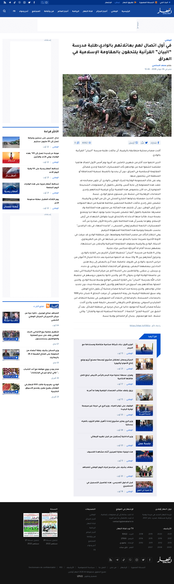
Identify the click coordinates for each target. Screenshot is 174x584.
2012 (160, 543)
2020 (159, 534)
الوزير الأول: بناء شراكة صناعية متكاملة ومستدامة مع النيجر (107, 346)
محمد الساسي (159, 66)
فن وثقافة (49, 11)
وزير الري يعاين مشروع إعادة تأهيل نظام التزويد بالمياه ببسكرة (107, 423)
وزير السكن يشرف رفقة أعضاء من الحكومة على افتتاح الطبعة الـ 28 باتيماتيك (42, 354)
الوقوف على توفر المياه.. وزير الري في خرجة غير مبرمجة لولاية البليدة (107, 408)
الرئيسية (126, 11)
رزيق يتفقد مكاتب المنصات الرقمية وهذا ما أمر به (110, 391)
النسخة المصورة (138, 568)
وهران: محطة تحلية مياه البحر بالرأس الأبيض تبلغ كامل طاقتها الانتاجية (106, 377)
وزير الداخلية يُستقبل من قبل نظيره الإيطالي (112, 437)
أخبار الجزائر (101, 11)
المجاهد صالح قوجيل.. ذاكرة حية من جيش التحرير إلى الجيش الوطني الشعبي (42, 316)
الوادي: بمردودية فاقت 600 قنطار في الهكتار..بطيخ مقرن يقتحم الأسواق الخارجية (41, 388)
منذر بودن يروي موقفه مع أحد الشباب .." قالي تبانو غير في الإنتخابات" (41, 371)
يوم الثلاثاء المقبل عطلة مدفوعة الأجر (43, 201)
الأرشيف (70, 568)
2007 (150, 548)
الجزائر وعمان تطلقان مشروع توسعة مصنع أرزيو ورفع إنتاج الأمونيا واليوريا (107, 362)
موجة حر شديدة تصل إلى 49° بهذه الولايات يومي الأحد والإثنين (42, 155)
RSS (61, 568)
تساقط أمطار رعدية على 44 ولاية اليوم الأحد (43, 171)
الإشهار (123, 568)
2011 (151, 543)
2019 (150, 534)
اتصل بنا (102, 568)
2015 (151, 539)
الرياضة (75, 11)
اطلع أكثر (39, 307)
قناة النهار (88, 11)
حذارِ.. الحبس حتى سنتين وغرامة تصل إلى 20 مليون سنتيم (43, 140)
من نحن (113, 568)
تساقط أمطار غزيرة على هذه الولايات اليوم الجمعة (41, 186)
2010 (141, 543)
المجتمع (36, 11)
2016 (160, 539)
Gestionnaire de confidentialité (42, 568)
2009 (169, 548)
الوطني (114, 11)
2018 (141, 534)
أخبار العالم (63, 11)
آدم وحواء (23, 11)
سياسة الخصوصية (86, 568)
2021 (169, 534)
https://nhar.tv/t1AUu (140, 326)
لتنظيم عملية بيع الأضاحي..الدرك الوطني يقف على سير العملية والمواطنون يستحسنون (43, 335)
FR (14, 11)
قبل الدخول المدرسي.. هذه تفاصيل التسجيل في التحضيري (110, 484)
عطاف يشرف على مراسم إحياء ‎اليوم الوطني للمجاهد (107, 467)
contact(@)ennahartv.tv (123, 522)
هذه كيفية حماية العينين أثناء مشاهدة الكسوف (110, 452)
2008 (159, 548)
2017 (170, 539)
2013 (170, 543)
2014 (141, 539)
